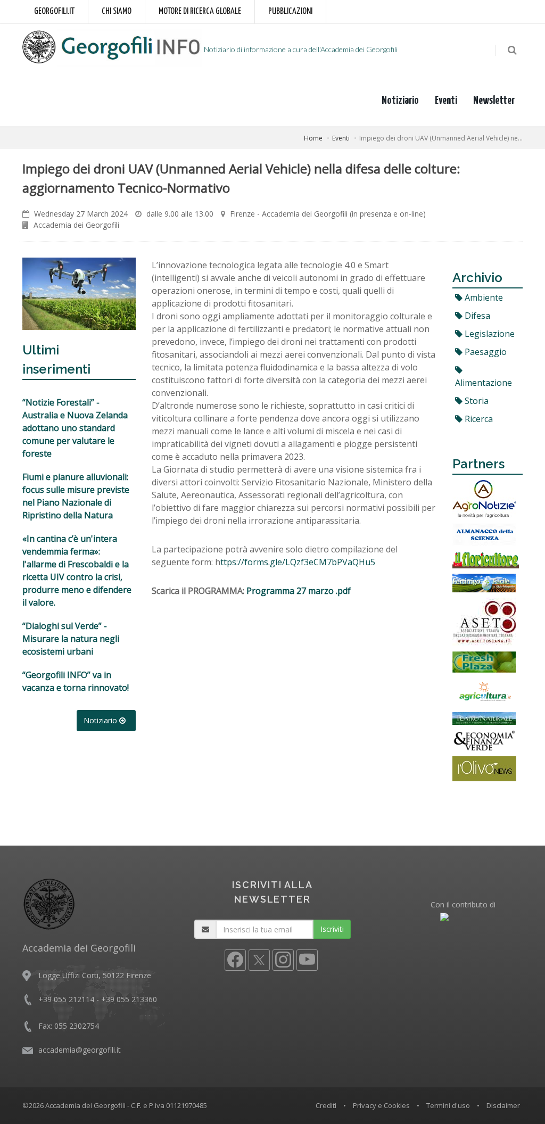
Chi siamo (116, 11)
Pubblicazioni (290, 11)
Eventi (446, 100)
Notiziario (400, 100)
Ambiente (483, 297)
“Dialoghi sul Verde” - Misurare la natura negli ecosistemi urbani (70, 638)
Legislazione (489, 334)
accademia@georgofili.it (79, 1050)
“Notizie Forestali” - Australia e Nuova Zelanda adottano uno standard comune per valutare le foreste (75, 427)
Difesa (476, 315)
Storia (476, 401)
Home (313, 138)
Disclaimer (503, 1105)
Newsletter (494, 100)
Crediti (326, 1105)
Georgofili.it (54, 11)
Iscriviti (332, 929)
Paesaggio (485, 352)
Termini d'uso (448, 1105)
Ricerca (478, 419)
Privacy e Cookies (381, 1105)
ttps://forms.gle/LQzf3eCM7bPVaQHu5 (297, 562)
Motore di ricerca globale (200, 11)
